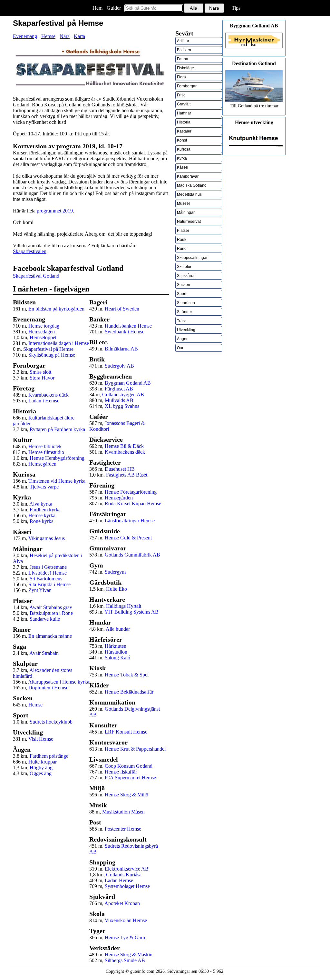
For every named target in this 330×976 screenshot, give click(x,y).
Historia (183, 122)
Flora (181, 77)
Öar (180, 348)
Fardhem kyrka (45, 509)
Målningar (186, 212)
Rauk (181, 239)
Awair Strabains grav (50, 607)
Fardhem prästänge (49, 756)
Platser (183, 230)
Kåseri (182, 167)
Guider (114, 8)
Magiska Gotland (192, 185)
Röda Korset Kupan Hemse (133, 503)
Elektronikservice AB (127, 869)
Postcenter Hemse (123, 829)
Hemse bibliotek (45, 446)
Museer (183, 203)
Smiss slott (40, 372)
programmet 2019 (55, 210)
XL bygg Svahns (122, 406)
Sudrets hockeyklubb (51, 722)
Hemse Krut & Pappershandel (135, 749)
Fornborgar (187, 86)
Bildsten (184, 50)
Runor (182, 248)
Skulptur (184, 266)
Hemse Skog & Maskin (128, 954)
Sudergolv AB (119, 366)
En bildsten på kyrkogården (56, 308)
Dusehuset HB (120, 469)
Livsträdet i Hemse (47, 573)
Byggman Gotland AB (128, 383)
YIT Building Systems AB (131, 612)
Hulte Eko (116, 589)
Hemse (48, 36)
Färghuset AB (119, 388)
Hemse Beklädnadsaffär (129, 692)
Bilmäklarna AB (121, 348)
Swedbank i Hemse (124, 331)
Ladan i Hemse (43, 400)
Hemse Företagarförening (131, 492)
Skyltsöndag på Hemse (51, 355)
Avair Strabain (44, 653)
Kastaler (184, 131)
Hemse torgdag (43, 326)
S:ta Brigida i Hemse (49, 584)
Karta (79, 36)
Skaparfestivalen (29, 251)
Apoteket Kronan (122, 903)
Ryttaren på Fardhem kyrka (57, 429)
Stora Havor (42, 377)
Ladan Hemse (119, 880)
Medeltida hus (189, 194)
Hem (97, 8)
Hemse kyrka (41, 515)
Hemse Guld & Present (128, 537)
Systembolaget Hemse (127, 886)
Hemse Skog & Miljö (126, 794)
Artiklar (183, 41)
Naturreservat (189, 221)
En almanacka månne (50, 636)
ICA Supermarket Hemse (130, 777)
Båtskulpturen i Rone (51, 613)
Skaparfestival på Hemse (48, 349)
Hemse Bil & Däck (124, 446)
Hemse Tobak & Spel (127, 674)
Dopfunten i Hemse (48, 687)
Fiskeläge (185, 68)
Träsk (182, 321)
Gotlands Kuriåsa (123, 874)
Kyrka (182, 158)
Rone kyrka (41, 521)
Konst (182, 140)
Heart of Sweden (122, 308)
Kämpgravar (188, 176)
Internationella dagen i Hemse (58, 343)
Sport (181, 293)
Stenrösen (186, 303)
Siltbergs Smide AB (125, 960)
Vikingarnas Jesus (46, 538)
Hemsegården (42, 464)
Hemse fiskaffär (121, 771)
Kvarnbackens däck (48, 395)
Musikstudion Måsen (123, 811)
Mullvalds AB (119, 400)
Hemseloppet (43, 337)
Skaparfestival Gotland (36, 276)
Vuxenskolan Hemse (126, 920)
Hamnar (184, 113)
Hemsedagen (41, 331)
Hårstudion (116, 652)
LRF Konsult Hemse (126, 731)
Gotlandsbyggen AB (123, 394)
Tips (236, 8)
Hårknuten (115, 646)
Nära (65, 36)
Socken (183, 284)
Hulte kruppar (42, 761)
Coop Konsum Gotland (128, 766)
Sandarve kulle (45, 619)
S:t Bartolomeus (46, 578)
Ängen (183, 339)
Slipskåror (186, 275)
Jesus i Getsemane (48, 567)
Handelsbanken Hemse (128, 326)
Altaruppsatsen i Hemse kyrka (58, 682)
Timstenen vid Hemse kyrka (56, 481)
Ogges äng (41, 773)
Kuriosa (183, 149)
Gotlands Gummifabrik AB (132, 554)
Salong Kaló (117, 657)
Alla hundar (118, 629)
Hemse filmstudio (46, 452)
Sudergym (115, 572)
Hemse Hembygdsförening (57, 458)
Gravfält (183, 104)
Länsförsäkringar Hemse (130, 520)
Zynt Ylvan (40, 590)
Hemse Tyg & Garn (125, 937)
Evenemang (25, 36)
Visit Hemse (40, 739)
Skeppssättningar (192, 257)
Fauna (182, 59)
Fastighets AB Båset (126, 475)
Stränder (184, 312)
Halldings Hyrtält (123, 606)
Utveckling (186, 330)
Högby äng (41, 767)
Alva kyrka (40, 504)
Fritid (181, 95)
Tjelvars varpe (44, 486)
